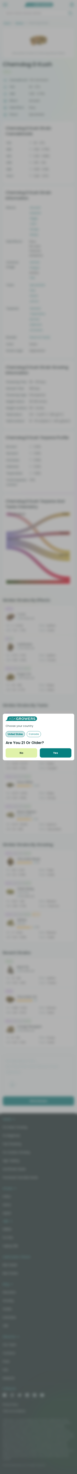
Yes (55, 753)
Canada (34, 734)
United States (15, 734)
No (21, 753)
